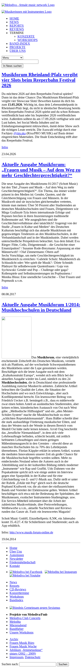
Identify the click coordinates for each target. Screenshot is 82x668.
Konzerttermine (19, 593)
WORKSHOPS (28, 40)
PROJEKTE (17, 47)
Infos (5, 147)
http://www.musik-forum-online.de (31, 532)
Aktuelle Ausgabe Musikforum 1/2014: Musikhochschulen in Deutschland (41, 307)
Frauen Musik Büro (22, 642)
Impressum (16, 657)
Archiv (14, 639)
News (13, 582)
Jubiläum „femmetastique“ (26, 650)
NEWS (14, 22)
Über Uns (16, 551)
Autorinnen (17, 555)
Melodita (15, 621)
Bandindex (16, 600)
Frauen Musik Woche (23, 646)
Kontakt (15, 566)
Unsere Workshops (21, 632)
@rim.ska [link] (20, 133)
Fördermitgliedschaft (22, 562)
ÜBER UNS (18, 50)
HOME (14, 18)
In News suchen (12, 65)
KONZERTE (26, 36)
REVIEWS (17, 29)
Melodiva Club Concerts (25, 618)
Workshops (17, 596)
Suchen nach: (10, 664)
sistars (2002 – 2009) (23, 653)
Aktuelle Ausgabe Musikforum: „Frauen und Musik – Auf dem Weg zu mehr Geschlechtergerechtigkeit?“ (41, 170)
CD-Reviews (18, 589)
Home (13, 548)
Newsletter (16, 558)
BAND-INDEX (20, 43)
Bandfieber (16, 629)
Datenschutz (32, 657)
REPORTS (17, 25)
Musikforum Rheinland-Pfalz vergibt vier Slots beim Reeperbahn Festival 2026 (40, 80)
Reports (14, 585)
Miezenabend (18, 625)
